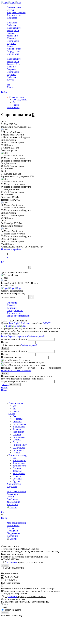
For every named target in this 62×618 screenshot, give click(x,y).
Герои (10, 46)
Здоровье (11, 33)
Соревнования (14, 7)
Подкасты (12, 17)
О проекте (12, 302)
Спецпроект (13, 54)
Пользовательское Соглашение (16, 370)
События (11, 25)
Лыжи (10, 87)
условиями (12, 562)
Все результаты (20, 99)
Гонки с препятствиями (18, 315)
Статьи (10, 10)
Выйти (13, 507)
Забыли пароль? (36, 336)
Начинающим (13, 28)
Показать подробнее (11, 249)
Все (14, 406)
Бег (8, 84)
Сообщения (12, 499)
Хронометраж (14, 15)
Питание (11, 38)
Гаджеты (11, 43)
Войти (4, 92)
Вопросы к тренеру (16, 12)
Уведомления (13, 502)
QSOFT (46, 323)
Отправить (14, 385)
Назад (5, 384)
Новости (17, 452)
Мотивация (12, 35)
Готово (5, 373)
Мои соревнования (16, 491)
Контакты (12, 308)
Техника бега (13, 64)
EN (2, 262)
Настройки (12, 504)
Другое (10, 79)
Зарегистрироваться (18, 336)
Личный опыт (14, 48)
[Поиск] (29, 267)
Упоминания (13, 107)
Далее (5, 565)
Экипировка (13, 41)
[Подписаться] (31, 297)
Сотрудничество (15, 310)
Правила (11, 305)
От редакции (13, 51)
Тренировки (13, 30)
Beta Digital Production (20, 323)
